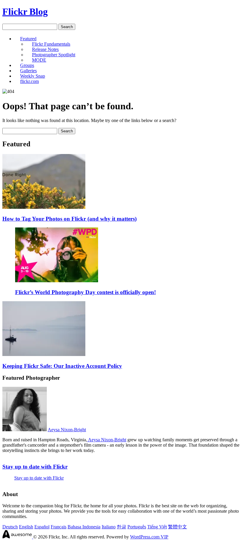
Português (136, 526)
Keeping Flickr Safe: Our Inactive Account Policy (62, 366)
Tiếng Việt (157, 526)
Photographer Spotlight (53, 54)
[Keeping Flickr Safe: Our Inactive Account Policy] (43, 354)
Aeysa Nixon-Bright (67, 429)
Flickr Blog (25, 11)
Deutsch (10, 526)
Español (41, 526)
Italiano (109, 526)
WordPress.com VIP (149, 536)
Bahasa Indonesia (84, 526)
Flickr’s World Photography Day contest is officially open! (85, 292)
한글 (121, 526)
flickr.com (29, 81)
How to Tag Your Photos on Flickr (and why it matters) (69, 219)
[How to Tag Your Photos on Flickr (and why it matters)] (43, 207)
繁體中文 (177, 526)
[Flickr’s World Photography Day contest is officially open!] (56, 280)
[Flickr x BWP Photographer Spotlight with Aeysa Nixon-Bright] (24, 429)
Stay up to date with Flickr (35, 467)
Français (58, 526)
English (26, 526)
